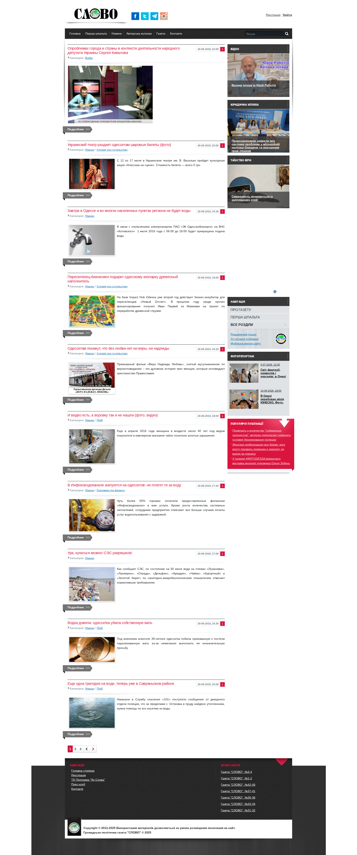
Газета (160, 33)
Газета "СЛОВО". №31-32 (238, 810)
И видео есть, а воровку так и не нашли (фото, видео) (113, 415)
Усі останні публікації (245, 339)
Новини (117, 33)
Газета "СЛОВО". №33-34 (238, 804)
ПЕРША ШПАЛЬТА (245, 317)
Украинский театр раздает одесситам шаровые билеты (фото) (119, 145)
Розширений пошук (243, 334)
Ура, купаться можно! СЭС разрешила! (100, 553)
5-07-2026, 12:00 (270, 364)
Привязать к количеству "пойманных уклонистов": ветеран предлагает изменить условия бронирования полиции (261, 435)
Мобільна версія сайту (246, 343)
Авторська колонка (139, 33)
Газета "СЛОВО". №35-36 (238, 797)
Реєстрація (273, 15)
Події (100, 420)
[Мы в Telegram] (155, 16)
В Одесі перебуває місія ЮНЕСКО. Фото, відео (272, 400)
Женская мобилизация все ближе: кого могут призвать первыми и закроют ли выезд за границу (258, 449)
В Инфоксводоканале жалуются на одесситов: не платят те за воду (124, 485)
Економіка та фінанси (111, 490)
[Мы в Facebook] (136, 16)
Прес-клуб (78, 784)
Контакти (176, 33)
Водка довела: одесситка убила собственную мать (110, 623)
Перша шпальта (96, 33)
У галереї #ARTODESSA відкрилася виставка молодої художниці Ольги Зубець (261, 461)
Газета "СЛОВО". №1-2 (236, 778)
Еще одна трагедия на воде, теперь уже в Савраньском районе (121, 684)
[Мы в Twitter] (145, 16)
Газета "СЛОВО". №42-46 (238, 784)
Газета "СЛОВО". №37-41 (238, 791)
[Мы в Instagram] (164, 16)
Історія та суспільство (112, 149)
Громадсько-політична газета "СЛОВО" (96, 14)
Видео (89, 58)
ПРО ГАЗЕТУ (241, 310)
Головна (75, 33)
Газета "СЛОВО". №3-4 (236, 772)
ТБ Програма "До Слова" (88, 779)
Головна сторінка (82, 770)
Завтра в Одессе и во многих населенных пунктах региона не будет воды (129, 211)
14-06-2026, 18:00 (271, 390)
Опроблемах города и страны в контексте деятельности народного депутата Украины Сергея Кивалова (124, 50)
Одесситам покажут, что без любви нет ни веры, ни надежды (118, 348)
